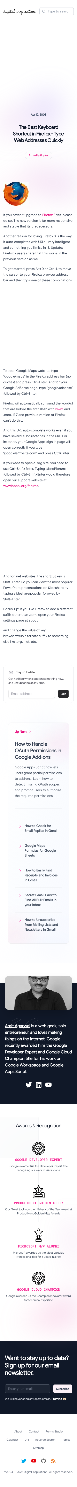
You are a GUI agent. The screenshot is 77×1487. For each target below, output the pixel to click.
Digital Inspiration (35, 1472)
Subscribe (62, 1389)
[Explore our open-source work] (43, 1460)
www (59, 409)
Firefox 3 (48, 215)
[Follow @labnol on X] (23, 1460)
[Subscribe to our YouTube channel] (33, 1460)
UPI (27, 1439)
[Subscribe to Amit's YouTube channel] (48, 1085)
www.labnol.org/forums (20, 486)
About (18, 1431)
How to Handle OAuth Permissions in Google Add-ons (38, 750)
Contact (34, 1431)
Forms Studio (54, 1431)
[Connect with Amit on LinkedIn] (38, 1085)
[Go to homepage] (19, 11)
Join (63, 694)
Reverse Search (45, 1439)
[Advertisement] (38, 58)
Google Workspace (23, 1065)
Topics (66, 1439)
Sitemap (38, 1448)
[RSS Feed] (53, 1460)
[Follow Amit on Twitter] (28, 1085)
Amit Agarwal (17, 1025)
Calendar (12, 1439)
